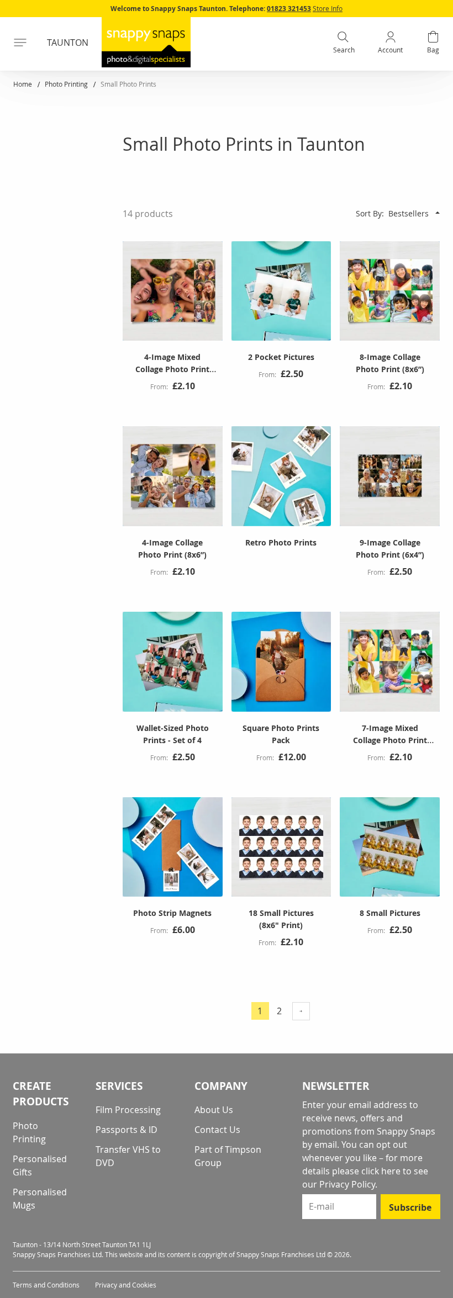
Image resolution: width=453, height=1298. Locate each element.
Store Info (328, 8)
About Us (213, 1110)
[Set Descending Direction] (437, 212)
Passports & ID (126, 1130)
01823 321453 (289, 8)
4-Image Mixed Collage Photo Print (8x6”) (172, 369)
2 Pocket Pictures (281, 357)
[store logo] (146, 42)
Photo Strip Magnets (172, 913)
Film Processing (128, 1110)
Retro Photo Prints (281, 542)
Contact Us (217, 1130)
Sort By (369, 213)
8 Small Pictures (390, 913)
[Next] (301, 1011)
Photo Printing (67, 84)
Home (23, 84)
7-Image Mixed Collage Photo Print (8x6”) (390, 740)
